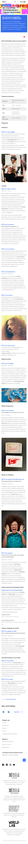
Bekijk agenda (5, 747)
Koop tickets (5, 725)
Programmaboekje (10, 699)
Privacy (4, 731)
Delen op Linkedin (3, 712)
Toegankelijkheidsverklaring (9, 733)
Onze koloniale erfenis (7, 741)
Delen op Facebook (9, 712)
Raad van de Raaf (6, 744)
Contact (4, 722)
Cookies (4, 728)
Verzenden (24, 760)
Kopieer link (16, 712)
